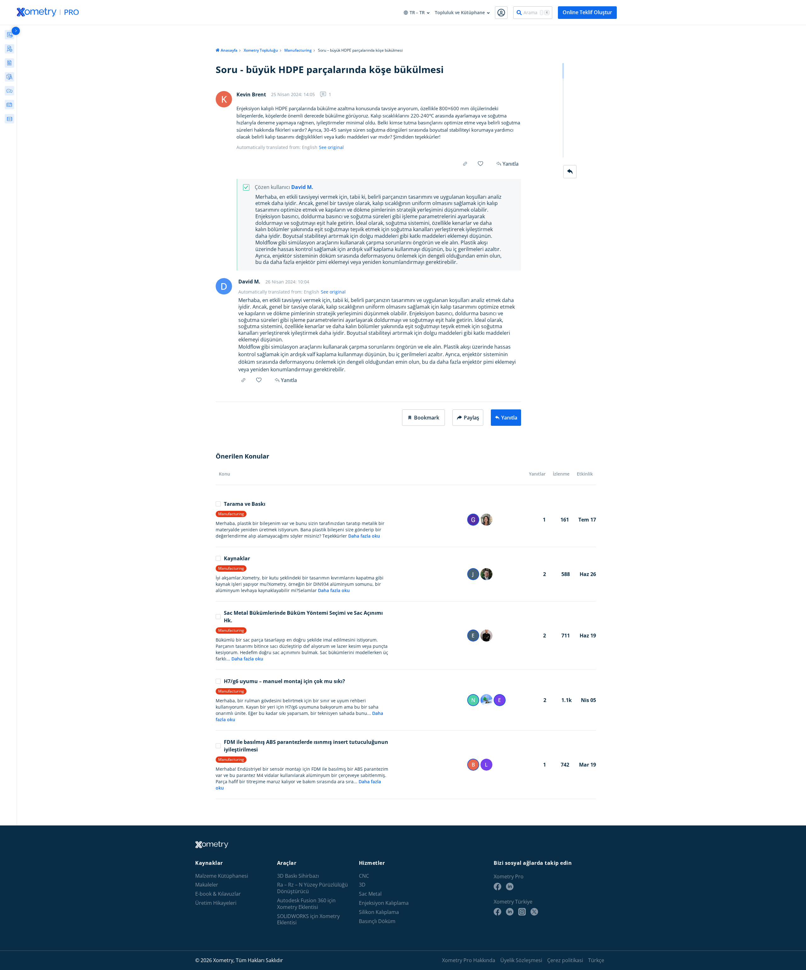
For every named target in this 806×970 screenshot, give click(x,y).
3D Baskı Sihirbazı (298, 876)
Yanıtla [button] (289, 380)
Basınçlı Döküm (377, 921)
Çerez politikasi (565, 960)
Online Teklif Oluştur (587, 12)
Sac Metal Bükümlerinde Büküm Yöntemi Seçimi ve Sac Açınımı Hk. (303, 616)
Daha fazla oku (364, 536)
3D (362, 885)
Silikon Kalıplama (379, 912)
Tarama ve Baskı (244, 503)
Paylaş (471, 417)
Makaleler (206, 885)
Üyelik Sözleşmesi (521, 960)
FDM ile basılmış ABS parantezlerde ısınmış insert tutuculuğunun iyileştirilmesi (306, 746)
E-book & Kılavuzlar (218, 894)
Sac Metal (370, 894)
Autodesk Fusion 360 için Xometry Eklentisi (306, 903)
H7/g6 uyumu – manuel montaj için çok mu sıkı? (284, 681)
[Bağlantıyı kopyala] (465, 164)
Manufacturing (298, 50)
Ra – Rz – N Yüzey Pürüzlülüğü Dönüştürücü (312, 888)
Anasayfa (229, 50)
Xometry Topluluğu (261, 50)
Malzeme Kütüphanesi (221, 876)
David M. (302, 187)
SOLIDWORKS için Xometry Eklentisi (308, 919)
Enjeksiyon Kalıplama (384, 903)
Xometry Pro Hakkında (468, 960)
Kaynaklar (237, 558)
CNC (364, 876)
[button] (423, 417)
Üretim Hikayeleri (215, 903)
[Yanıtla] (569, 171)
